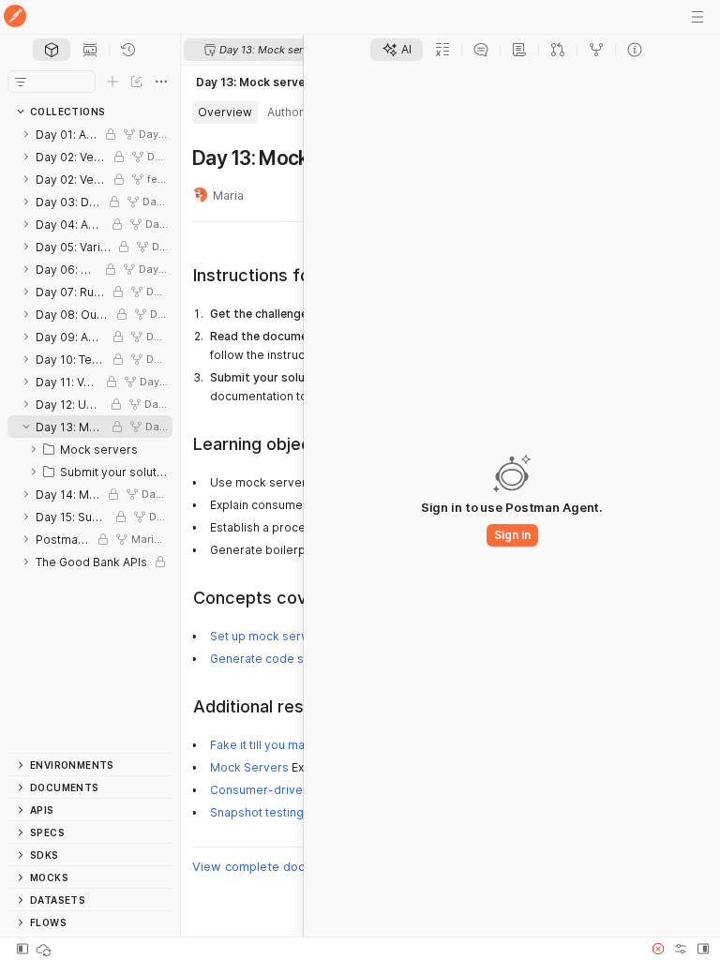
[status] (45, 948)
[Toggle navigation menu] (697, 17)
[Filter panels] (20, 81)
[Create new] (112, 81)
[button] (658, 949)
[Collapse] (26, 426)
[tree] (90, 438)
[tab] (51, 49)
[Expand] (26, 134)
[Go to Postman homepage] (15, 17)
